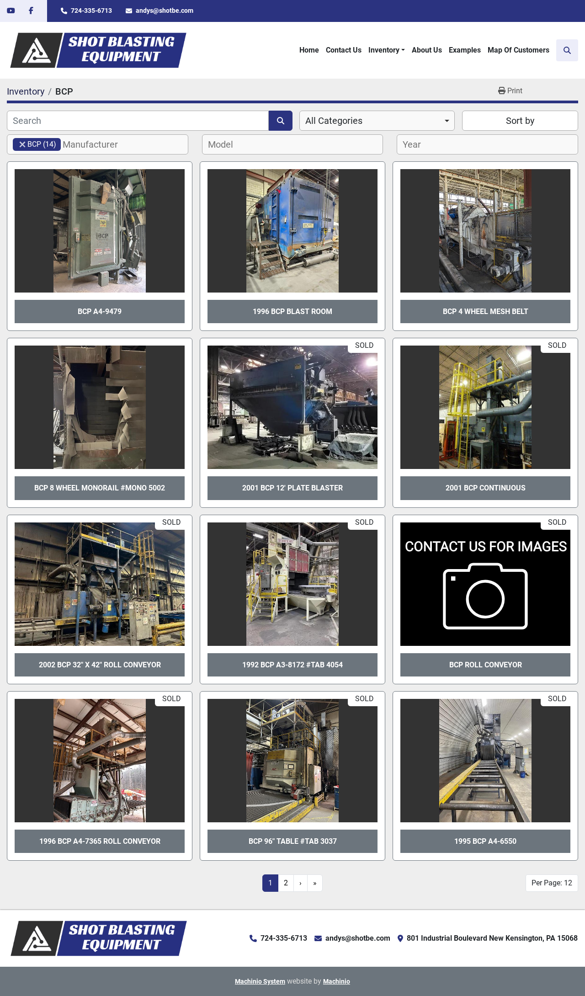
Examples (465, 50)
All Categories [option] (333, 120)
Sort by (520, 120)
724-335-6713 (91, 10)
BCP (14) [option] (34, 144)
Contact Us (344, 50)
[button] (386, 50)
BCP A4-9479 (100, 311)
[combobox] (377, 121)
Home (309, 50)
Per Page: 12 (552, 883)
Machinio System (260, 981)
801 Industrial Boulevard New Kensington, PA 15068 (492, 938)
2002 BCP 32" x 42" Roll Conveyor (100, 664)
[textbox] (95, 144)
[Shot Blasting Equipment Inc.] (98, 937)
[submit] (280, 121)
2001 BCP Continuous (486, 488)
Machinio (336, 981)
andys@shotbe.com (164, 10)
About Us (427, 50)
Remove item (22, 144)
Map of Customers (518, 50)
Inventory (383, 50)
